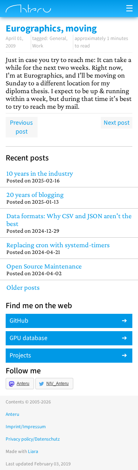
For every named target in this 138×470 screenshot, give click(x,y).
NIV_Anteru (57, 383)
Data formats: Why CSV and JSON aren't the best (69, 223)
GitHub (19, 320)
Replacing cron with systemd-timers (58, 248)
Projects (20, 355)
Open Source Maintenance (44, 269)
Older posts (23, 287)
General (58, 38)
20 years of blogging (35, 198)
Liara (33, 451)
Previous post (21, 127)
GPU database (28, 338)
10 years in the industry (39, 176)
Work (37, 46)
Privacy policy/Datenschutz (33, 439)
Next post (117, 122)
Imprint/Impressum (26, 426)
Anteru (23, 383)
